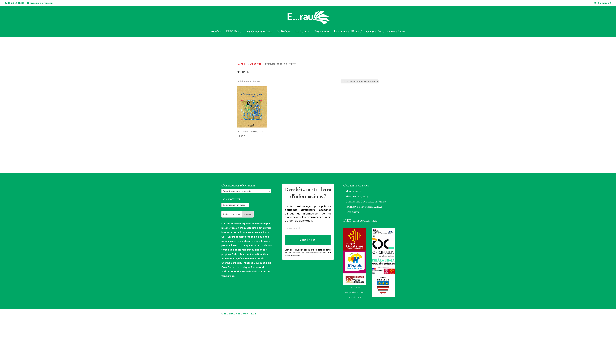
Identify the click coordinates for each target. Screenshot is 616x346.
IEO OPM (243, 313)
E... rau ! (241, 63)
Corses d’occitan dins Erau (385, 31)
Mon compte (353, 191)
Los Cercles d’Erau (259, 31)
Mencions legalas (357, 196)
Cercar (248, 214)
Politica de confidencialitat (364, 206)
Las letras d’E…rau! (348, 31)
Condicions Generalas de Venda (366, 201)
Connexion (352, 212)
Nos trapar (322, 31)
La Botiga (302, 31)
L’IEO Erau (233, 31)
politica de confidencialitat (307, 252)
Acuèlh (216, 31)
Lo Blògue (284, 31)
